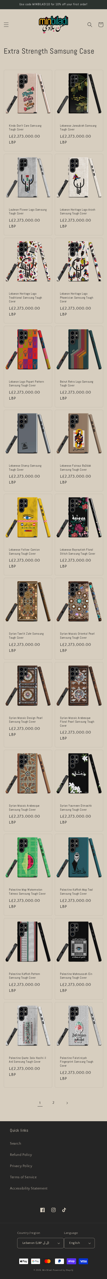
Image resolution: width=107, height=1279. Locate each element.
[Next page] (66, 1103)
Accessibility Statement (29, 1189)
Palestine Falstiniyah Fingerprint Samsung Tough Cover (76, 1062)
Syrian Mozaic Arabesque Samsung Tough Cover (24, 808)
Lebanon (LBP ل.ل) (35, 1243)
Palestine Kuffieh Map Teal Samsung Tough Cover (76, 892)
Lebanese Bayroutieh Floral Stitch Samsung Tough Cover (77, 552)
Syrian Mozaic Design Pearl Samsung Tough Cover (26, 720)
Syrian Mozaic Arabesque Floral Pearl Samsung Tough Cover (77, 722)
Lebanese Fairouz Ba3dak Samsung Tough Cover (75, 468)
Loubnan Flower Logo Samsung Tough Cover (28, 212)
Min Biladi (47, 1270)
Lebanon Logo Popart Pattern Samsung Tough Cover (26, 384)
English (74, 1243)
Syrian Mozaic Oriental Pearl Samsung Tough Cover (77, 636)
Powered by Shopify (63, 1270)
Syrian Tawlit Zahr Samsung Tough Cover (26, 636)
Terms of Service (23, 1177)
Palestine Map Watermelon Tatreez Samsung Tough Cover (27, 892)
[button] (6, 24)
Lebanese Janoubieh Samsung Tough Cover (78, 128)
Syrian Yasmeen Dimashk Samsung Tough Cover (76, 808)
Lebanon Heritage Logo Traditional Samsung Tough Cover (25, 297)
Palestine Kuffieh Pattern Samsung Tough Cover (24, 976)
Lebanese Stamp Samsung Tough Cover (25, 468)
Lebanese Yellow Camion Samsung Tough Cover (24, 552)
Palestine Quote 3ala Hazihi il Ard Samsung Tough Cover (27, 1060)
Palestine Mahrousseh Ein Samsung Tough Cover (76, 976)
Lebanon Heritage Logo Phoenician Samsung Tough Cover (76, 297)
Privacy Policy (21, 1166)
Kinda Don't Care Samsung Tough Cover (25, 128)
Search (15, 1144)
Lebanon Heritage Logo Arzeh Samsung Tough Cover (77, 212)
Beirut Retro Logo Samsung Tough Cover (76, 384)
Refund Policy (21, 1155)
